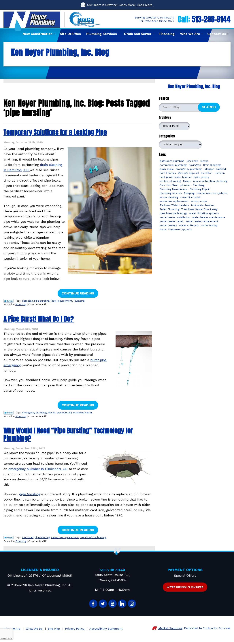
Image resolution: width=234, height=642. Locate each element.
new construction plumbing (210, 181)
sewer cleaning (169, 197)
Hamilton (27, 300)
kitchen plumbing (170, 181)
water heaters (168, 225)
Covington (195, 164)
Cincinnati (27, 537)
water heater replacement (202, 221)
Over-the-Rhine (169, 185)
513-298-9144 (211, 19)
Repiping (189, 193)
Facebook (93, 604)
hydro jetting (201, 177)
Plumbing (78, 300)
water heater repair (172, 221)
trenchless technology (93, 537)
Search (209, 107)
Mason (51, 412)
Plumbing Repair (82, 412)
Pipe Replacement (61, 300)
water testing (209, 225)
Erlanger (209, 168)
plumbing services (171, 193)
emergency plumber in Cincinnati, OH (38, 469)
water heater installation (175, 217)
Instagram (132, 604)
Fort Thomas (168, 172)
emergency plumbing (34, 412)
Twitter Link (8, 301)
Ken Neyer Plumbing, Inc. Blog (194, 86)
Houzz (122, 604)
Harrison (220, 172)
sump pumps (199, 201)
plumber (185, 185)
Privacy (3, 638)
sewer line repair (190, 197)
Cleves (204, 160)
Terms (10, 638)
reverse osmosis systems (212, 193)
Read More (144, 5)
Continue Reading (78, 293)
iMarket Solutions (170, 628)
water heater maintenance (208, 217)
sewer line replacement (65, 537)
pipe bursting (41, 300)
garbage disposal (188, 172)
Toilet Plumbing (169, 209)
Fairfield (221, 168)
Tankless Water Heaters (174, 205)
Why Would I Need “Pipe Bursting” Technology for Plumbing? (68, 434)
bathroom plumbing (172, 160)
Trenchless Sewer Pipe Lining (199, 209)
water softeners (189, 225)
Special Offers (185, 575)
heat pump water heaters (175, 177)
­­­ (29, 494)
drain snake (167, 168)
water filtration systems (204, 213)
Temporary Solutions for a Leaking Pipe (55, 132)
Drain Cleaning (211, 164)
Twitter (103, 604)
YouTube (112, 604)
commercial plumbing (173, 164)
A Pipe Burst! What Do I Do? (38, 319)
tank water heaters (202, 205)
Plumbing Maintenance (174, 189)
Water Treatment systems (176, 229)
